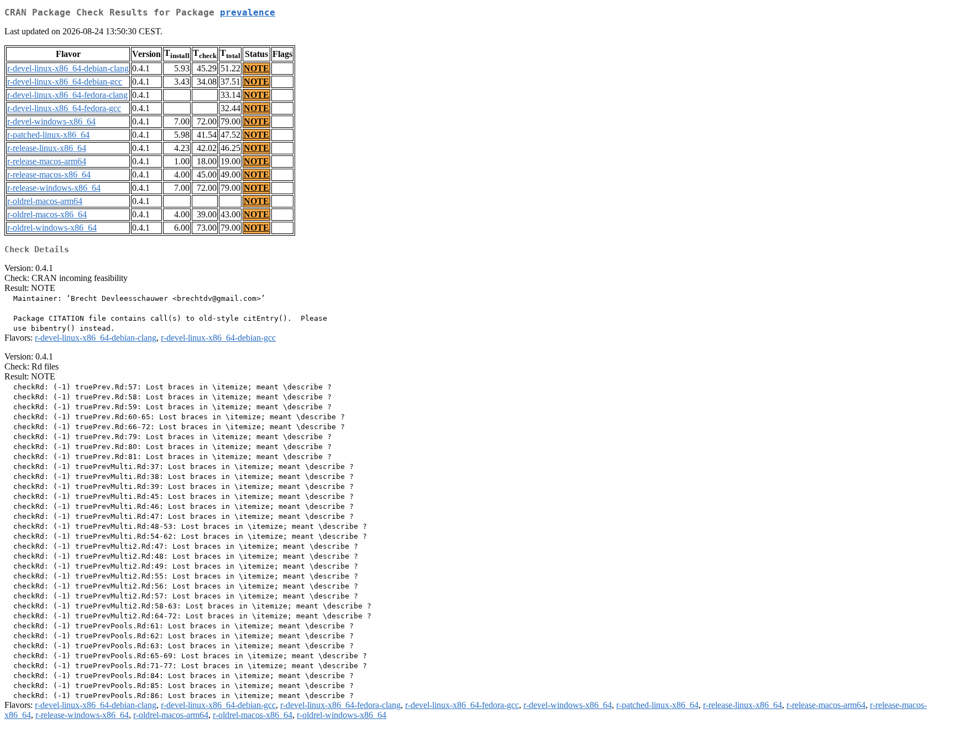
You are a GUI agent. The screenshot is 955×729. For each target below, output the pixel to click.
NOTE (256, 68)
